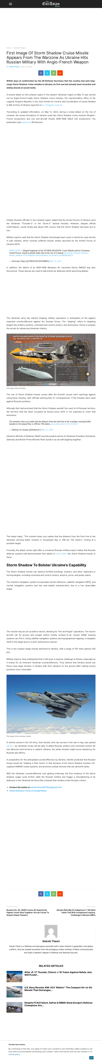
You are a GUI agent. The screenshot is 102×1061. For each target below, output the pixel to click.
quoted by (26, 122)
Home (9, 48)
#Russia (84, 253)
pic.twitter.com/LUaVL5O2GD (64, 424)
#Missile (31, 255)
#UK (25, 255)
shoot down (61, 553)
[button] (10, 4)
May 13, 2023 (55, 261)
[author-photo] (51, 937)
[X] (47, 73)
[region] (51, 28)
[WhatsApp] (53, 73)
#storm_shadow (15, 255)
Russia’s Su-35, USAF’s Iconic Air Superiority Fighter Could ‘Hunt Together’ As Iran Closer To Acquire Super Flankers (28, 912)
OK (91, 1057)
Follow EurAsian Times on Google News (28, 790)
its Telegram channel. (52, 105)
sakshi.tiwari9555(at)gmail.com (46, 787)
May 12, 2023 (47, 430)
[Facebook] (41, 73)
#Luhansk (68, 253)
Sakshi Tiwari (14, 67)
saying (10, 746)
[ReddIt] (60, 73)
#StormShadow (41, 255)
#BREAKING (15, 250)
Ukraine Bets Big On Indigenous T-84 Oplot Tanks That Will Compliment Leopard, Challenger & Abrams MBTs (76, 912)
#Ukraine (77, 253)
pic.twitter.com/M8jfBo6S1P (61, 255)
